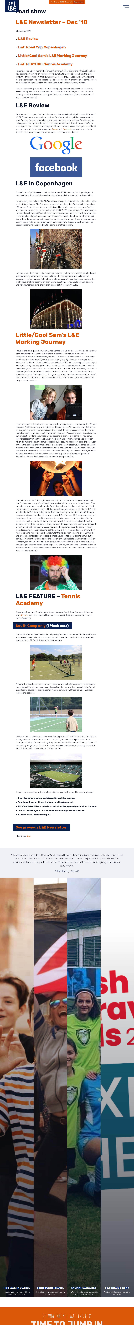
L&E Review (28, 39)
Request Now (78, 2)
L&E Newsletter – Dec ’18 (52, 22)
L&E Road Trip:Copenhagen (42, 47)
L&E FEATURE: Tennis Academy (45, 64)
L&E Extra (24, 615)
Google (55, 129)
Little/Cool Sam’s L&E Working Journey (52, 56)
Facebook (67, 129)
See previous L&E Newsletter (41, 827)
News (28, 836)
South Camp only (31, 626)
